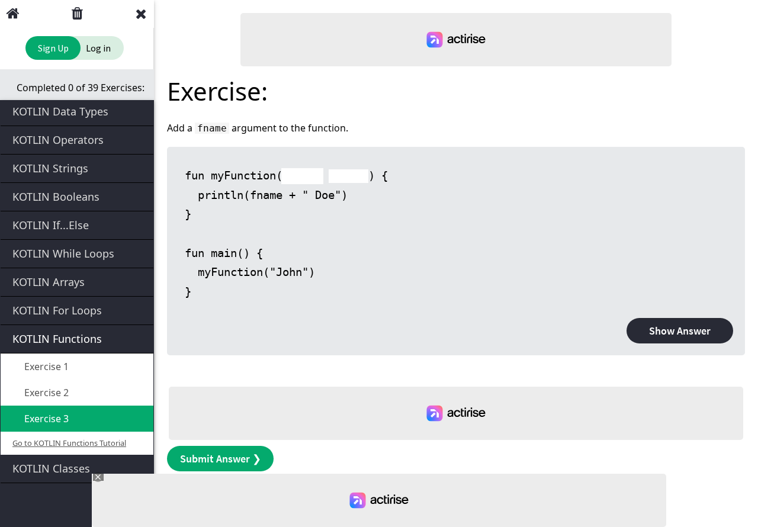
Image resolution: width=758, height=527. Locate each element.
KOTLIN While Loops (63, 253)
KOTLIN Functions (57, 339)
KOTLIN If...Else (50, 225)
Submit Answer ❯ (220, 458)
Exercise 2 (45, 392)
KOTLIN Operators (58, 140)
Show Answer (680, 331)
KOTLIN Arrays (48, 282)
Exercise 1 (45, 366)
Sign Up (53, 48)
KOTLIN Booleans (55, 196)
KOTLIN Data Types (60, 111)
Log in (98, 48)
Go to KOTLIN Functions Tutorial (69, 443)
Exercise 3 (45, 418)
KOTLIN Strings (50, 168)
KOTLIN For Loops (57, 310)
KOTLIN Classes (51, 468)
